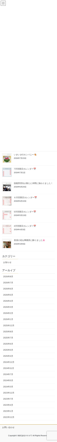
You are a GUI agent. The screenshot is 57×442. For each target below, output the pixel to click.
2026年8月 (8, 276)
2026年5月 (8, 295)
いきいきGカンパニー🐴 (25, 154)
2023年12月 (8, 393)
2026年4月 (8, 301)
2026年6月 (8, 289)
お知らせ (7, 262)
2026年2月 (8, 313)
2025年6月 (8, 344)
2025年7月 (8, 338)
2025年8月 (8, 331)
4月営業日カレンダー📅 (25, 226)
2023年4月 (8, 405)
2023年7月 (8, 399)
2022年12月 (8, 417)
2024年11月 (8, 368)
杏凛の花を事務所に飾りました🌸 (29, 240)
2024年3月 (8, 386)
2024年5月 (8, 380)
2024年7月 (8, 374)
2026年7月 (8, 282)
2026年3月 (8, 307)
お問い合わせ (8, 427)
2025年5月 (8, 350)
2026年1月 (8, 319)
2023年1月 (8, 411)
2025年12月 (8, 325)
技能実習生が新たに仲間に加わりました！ (33, 183)
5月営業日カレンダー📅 (25, 212)
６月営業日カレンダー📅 (25, 197)
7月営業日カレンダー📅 (25, 169)
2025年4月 (8, 356)
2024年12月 (8, 362)
